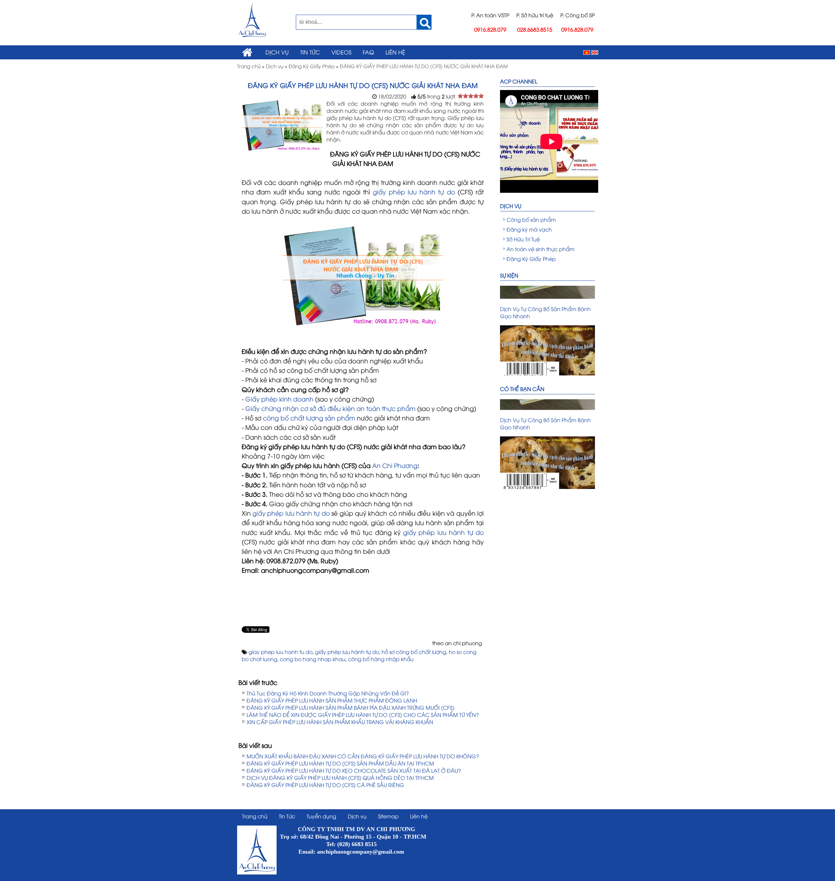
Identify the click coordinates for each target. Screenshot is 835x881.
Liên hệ (395, 52)
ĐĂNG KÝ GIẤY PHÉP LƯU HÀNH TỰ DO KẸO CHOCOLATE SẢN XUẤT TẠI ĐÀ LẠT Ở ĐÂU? (354, 770)
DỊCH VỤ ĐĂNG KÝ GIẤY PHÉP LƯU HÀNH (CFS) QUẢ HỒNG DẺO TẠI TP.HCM (340, 777)
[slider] (471, 96)
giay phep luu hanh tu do (280, 651)
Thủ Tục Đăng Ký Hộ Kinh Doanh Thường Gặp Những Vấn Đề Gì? (328, 693)
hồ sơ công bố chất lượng (414, 651)
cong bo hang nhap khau (312, 658)
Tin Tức (310, 52)
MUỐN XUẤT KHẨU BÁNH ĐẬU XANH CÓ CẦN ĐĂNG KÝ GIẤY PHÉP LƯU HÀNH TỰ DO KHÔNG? (363, 756)
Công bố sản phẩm (531, 219)
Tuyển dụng (321, 816)
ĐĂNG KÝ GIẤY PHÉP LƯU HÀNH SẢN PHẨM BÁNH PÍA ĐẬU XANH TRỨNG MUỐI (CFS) (350, 707)
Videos (341, 52)
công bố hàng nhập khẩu (381, 658)
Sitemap (388, 816)
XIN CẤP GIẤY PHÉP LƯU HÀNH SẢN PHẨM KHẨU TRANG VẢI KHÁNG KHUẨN (340, 721)
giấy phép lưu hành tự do (347, 651)
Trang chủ (254, 816)
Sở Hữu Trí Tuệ (523, 239)
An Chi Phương (395, 465)
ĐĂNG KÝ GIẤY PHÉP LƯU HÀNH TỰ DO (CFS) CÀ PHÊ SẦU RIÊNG (325, 784)
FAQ (368, 52)
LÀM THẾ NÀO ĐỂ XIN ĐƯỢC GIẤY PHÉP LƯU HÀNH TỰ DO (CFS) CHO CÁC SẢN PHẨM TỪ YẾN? (363, 714)
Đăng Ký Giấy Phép (531, 258)
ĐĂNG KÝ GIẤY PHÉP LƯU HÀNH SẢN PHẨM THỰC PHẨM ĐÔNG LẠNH (332, 700)
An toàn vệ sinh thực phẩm (540, 248)
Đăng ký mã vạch (529, 229)
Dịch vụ (277, 52)
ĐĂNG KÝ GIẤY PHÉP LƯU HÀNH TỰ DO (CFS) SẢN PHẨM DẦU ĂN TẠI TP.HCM (340, 763)
